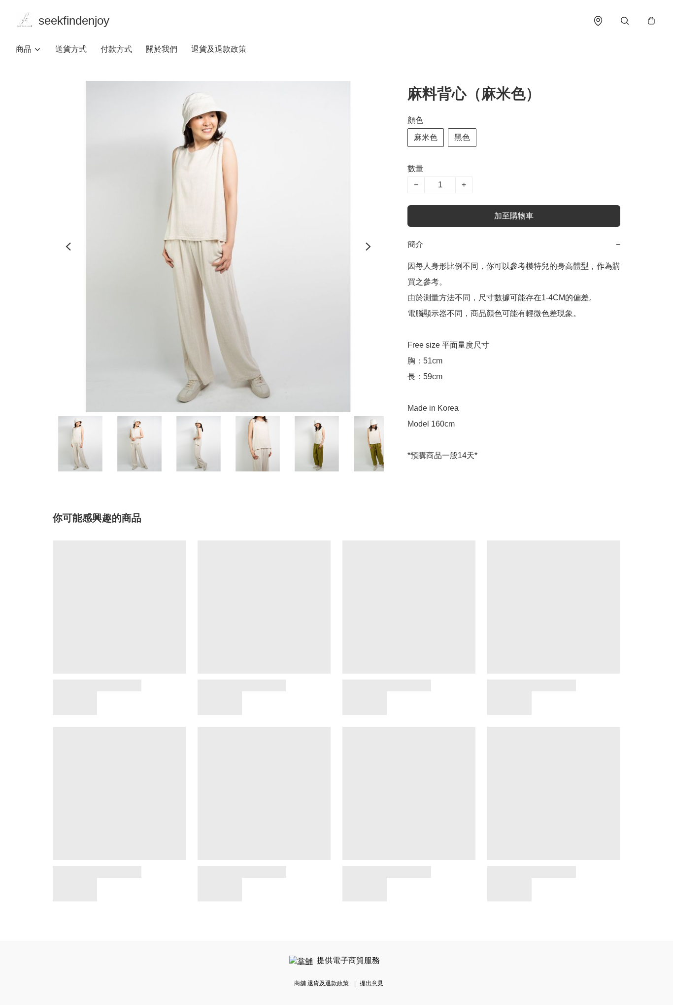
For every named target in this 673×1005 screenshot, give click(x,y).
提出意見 (371, 983)
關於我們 (161, 49)
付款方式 (116, 49)
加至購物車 (514, 216)
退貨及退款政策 (218, 49)
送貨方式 (71, 49)
